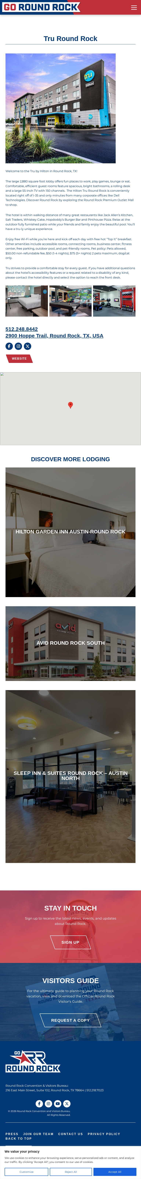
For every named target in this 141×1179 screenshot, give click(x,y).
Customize (26, 1172)
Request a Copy (70, 1020)
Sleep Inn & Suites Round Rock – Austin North (71, 775)
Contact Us (70, 1134)
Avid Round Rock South (71, 643)
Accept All (114, 1172)
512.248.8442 (22, 329)
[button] (70, 405)
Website (19, 358)
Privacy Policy (104, 1134)
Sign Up (70, 942)
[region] (70, 1162)
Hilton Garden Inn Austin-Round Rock (70, 531)
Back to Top (19, 1138)
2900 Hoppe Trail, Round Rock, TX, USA (54, 336)
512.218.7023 (95, 1090)
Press (12, 1134)
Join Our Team (38, 1134)
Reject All (71, 1172)
